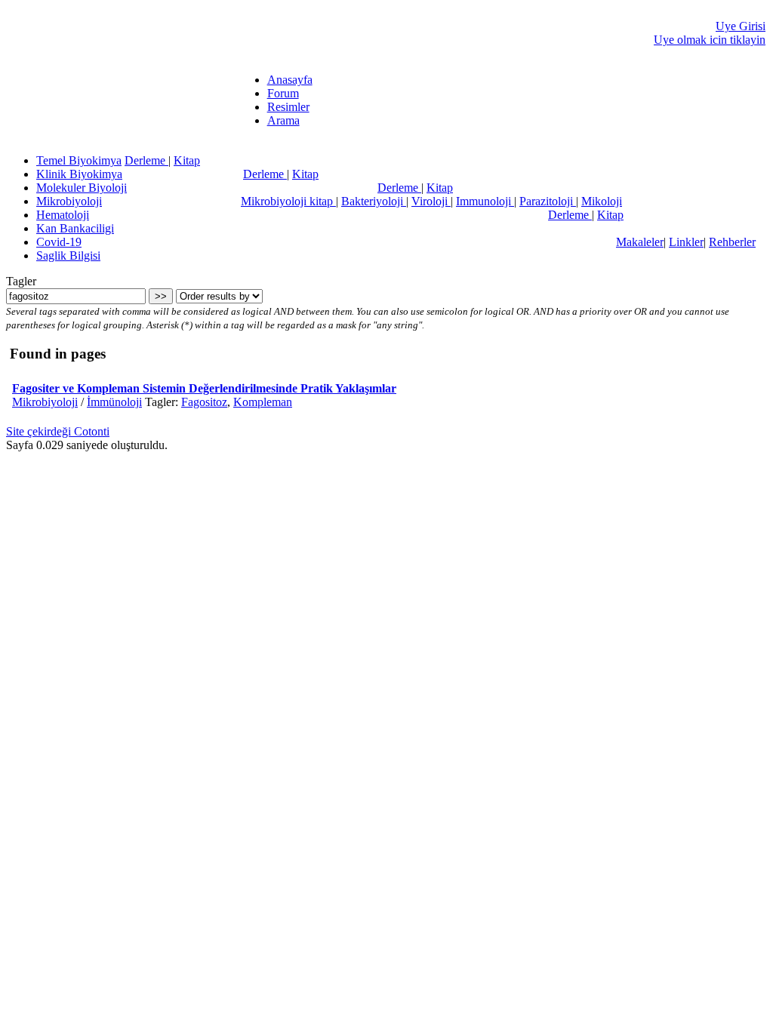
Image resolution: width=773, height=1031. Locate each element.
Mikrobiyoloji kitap (288, 201)
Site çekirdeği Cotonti (57, 431)
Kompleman (262, 401)
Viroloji (431, 201)
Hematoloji (62, 214)
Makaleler (640, 241)
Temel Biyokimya (79, 160)
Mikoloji (601, 201)
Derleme (146, 160)
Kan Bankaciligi (75, 228)
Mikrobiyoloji (69, 201)
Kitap (187, 160)
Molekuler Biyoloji (81, 187)
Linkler (686, 241)
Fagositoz (204, 401)
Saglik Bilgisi (68, 255)
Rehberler (732, 241)
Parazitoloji (547, 201)
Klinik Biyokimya (79, 174)
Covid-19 (59, 241)
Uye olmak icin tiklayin (709, 39)
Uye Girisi (740, 26)
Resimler (288, 106)
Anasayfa (290, 79)
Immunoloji (485, 201)
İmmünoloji (114, 401)
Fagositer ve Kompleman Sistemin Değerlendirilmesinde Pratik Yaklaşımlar (204, 388)
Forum (283, 93)
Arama (283, 120)
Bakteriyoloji (373, 201)
